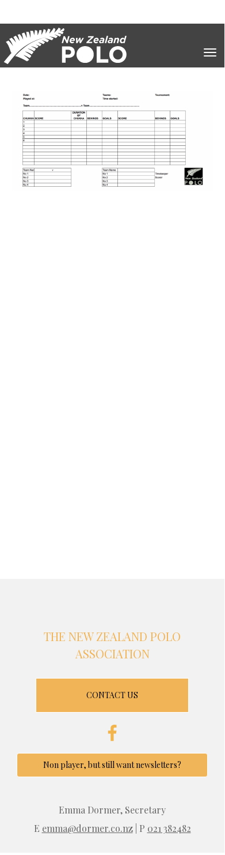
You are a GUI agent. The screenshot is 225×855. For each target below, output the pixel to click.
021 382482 (169, 828)
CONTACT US (112, 695)
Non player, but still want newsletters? (112, 764)
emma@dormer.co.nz (87, 828)
